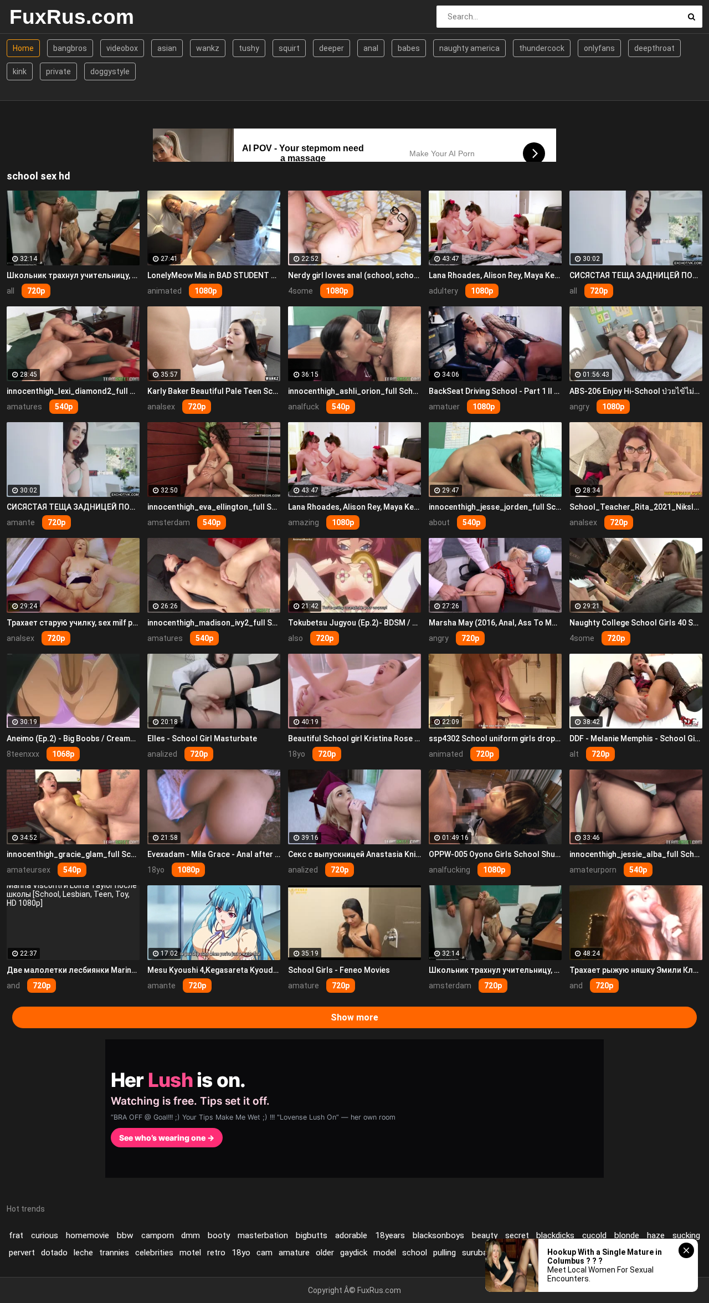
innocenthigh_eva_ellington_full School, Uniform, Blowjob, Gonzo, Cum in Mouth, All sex (213, 506)
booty (219, 1235)
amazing (303, 522)
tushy (249, 48)
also (295, 638)
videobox (122, 48)
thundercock (541, 48)
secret (517, 1235)
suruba (474, 1253)
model (384, 1253)
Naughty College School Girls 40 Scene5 (635, 622)
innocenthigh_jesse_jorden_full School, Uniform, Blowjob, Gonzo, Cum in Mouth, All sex (495, 506)
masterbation (263, 1235)
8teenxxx (23, 754)
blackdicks (555, 1235)
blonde (626, 1235)
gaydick (353, 1253)
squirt (289, 48)
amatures (24, 406)
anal (370, 48)
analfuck (303, 406)
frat (16, 1235)
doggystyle (110, 71)
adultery (443, 290)
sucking (686, 1235)
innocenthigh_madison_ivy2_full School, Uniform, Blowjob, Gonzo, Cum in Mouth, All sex (213, 622)
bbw (125, 1235)
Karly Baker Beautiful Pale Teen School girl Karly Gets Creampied (213, 391)
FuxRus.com (69, 17)
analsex (161, 406)
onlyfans (599, 48)
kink (20, 71)
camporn (157, 1235)
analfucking (449, 869)
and (13, 985)
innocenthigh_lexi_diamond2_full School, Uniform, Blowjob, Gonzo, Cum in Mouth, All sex (73, 391)
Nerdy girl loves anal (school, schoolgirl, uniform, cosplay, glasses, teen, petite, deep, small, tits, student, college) (354, 275)
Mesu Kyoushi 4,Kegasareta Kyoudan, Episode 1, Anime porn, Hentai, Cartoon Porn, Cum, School (213, 970)
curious (44, 1235)
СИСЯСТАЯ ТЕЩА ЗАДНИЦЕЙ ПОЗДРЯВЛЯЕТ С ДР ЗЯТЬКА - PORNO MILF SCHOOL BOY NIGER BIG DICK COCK (635, 275)
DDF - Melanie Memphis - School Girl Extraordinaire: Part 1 (635, 738)
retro (216, 1253)
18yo (296, 754)
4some (300, 290)
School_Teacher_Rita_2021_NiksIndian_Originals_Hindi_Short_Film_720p (635, 506)
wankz (207, 48)
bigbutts (311, 1235)
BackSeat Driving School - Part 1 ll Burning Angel (495, 391)
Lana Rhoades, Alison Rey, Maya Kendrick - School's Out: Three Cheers (495, 275)
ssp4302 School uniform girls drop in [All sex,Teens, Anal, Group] (495, 738)
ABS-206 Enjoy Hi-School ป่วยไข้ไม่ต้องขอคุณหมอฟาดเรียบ (635, 391)
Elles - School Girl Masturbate (202, 738)
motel (190, 1253)
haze (656, 1235)
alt (574, 754)
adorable (351, 1235)
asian (167, 48)
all (10, 290)
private (58, 71)
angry (579, 406)
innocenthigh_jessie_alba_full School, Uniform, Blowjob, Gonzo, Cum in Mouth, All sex (635, 854)
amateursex (28, 869)
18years (390, 1235)
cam (264, 1253)
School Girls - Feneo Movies (339, 970)
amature (303, 985)
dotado (54, 1253)
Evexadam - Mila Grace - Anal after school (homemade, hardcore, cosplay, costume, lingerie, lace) (213, 854)
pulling (444, 1253)
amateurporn (592, 869)
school (414, 1253)
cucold (594, 1235)
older (325, 1253)
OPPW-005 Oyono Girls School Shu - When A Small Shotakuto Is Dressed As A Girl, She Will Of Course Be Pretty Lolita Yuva (495, 854)
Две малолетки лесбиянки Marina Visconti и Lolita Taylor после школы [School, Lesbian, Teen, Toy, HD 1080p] (73, 970)
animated (164, 290)
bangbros (70, 48)
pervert (22, 1253)
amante (21, 522)
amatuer (444, 406)
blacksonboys (438, 1235)
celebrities (154, 1253)
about (439, 522)
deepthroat (654, 48)
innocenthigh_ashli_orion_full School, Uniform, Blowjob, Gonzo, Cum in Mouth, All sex (354, 391)
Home (23, 48)
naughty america (469, 48)
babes (409, 48)
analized (162, 754)
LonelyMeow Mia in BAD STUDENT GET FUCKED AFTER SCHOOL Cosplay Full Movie (213, 275)
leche (83, 1253)
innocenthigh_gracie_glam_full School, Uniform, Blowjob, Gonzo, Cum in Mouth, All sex (73, 854)
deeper (331, 48)
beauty (484, 1235)
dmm (190, 1235)
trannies (114, 1253)
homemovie (87, 1235)
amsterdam (168, 522)
